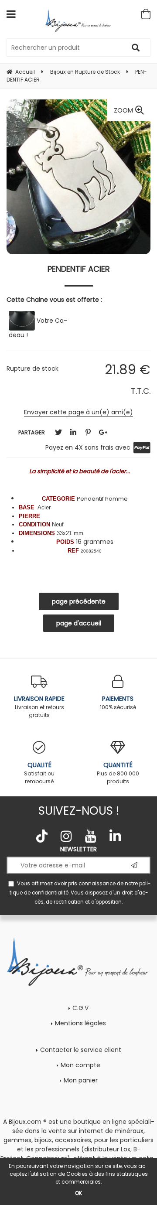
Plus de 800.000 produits (118, 773)
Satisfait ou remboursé (39, 773)
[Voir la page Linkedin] (115, 836)
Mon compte (80, 1065)
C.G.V (80, 1008)
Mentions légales (80, 1023)
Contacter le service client (80, 1049)
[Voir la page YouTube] (90, 836)
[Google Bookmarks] (102, 432)
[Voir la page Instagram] (66, 836)
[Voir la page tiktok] (42, 836)
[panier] (145, 14)
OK (78, 1193)
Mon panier (81, 1080)
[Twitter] (58, 432)
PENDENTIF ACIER (79, 268)
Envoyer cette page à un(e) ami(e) (78, 412)
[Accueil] (79, 20)
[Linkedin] (73, 432)
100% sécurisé (118, 702)
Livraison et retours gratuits (39, 706)
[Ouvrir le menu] (11, 14)
